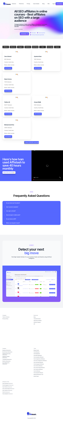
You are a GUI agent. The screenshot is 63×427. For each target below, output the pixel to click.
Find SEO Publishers (38, 355)
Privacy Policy (5, 318)
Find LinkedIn (5, 393)
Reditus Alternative (6, 361)
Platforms (21, 3)
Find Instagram (5, 385)
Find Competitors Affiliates (39, 358)
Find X (3, 392)
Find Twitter (5, 390)
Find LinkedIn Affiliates (38, 372)
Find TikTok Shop (6, 388)
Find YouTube (5, 383)
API (34, 323)
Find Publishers (37, 353)
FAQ (48, 3)
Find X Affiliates (37, 371)
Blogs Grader (36, 350)
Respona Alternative (6, 350)
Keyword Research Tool (38, 374)
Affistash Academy (37, 320)
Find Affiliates (36, 351)
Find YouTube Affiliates (38, 362)
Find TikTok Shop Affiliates (39, 367)
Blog (43, 3)
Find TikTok (4, 386)
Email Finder (36, 376)
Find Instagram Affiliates (39, 364)
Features (14, 3)
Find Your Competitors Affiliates (40, 360)
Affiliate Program (37, 322)
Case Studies (36, 3)
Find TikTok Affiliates (38, 365)
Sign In (54, 3)
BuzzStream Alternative (7, 351)
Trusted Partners (37, 318)
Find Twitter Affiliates (38, 369)
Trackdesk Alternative (7, 359)
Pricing (28, 3)
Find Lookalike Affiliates (38, 357)
